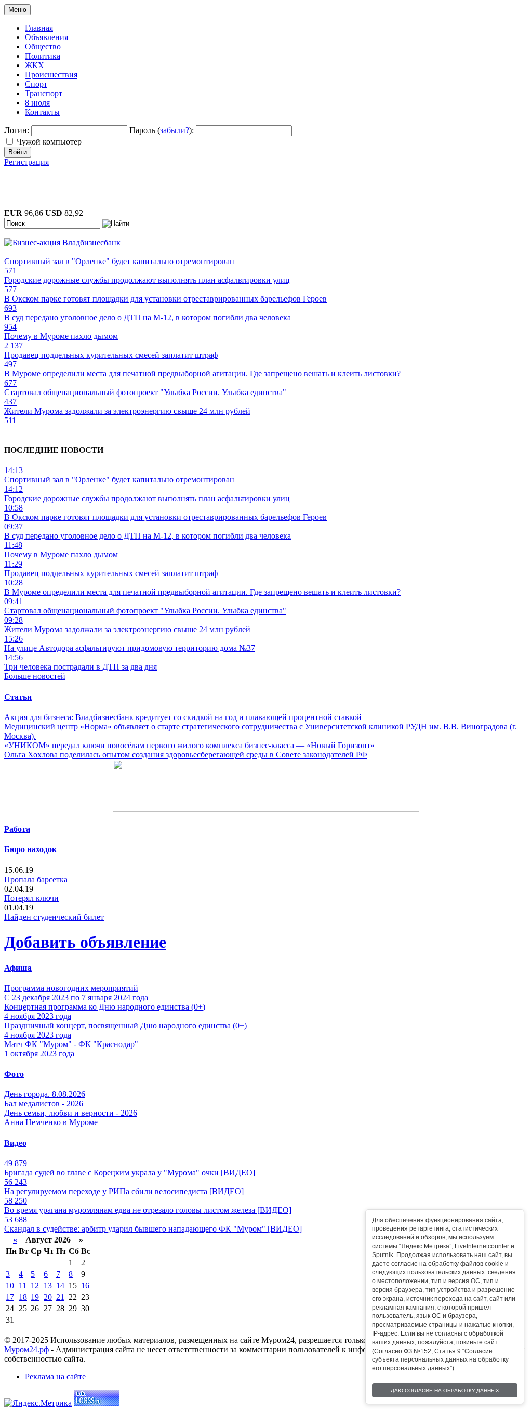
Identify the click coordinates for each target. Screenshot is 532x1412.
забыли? (174, 130)
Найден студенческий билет (54, 916)
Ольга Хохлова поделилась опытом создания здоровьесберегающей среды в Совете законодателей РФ (185, 754)
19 (35, 1296)
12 (35, 1285)
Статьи (18, 696)
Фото (14, 1073)
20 (48, 1296)
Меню (17, 10)
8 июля (37, 102)
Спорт (36, 84)
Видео (15, 1143)
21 (60, 1296)
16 (85, 1285)
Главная (39, 27)
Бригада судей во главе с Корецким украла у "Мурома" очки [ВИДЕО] (129, 1172)
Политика (42, 55)
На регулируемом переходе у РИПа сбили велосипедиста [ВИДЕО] (124, 1191)
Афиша (18, 967)
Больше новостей (34, 676)
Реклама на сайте (55, 1376)
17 (10, 1296)
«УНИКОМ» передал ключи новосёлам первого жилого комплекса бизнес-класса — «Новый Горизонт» (189, 745)
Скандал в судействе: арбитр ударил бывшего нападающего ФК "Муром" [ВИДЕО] (153, 1228)
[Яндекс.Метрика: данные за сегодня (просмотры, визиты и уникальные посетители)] (38, 1403)
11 (22, 1285)
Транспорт (43, 93)
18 (23, 1296)
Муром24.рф (26, 1349)
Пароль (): (161, 130)
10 (10, 1285)
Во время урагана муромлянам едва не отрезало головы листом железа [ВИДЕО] (147, 1210)
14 (60, 1285)
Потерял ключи (31, 898)
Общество (43, 46)
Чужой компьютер (49, 141)
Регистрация (26, 162)
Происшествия (51, 74)
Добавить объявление (85, 942)
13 (48, 1285)
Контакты (42, 112)
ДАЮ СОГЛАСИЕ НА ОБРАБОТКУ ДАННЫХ (445, 1390)
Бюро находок (30, 849)
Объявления (46, 37)
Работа (17, 829)
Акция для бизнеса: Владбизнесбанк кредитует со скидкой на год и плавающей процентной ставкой (183, 717)
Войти (17, 152)
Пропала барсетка (36, 879)
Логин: (16, 130)
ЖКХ (34, 65)
